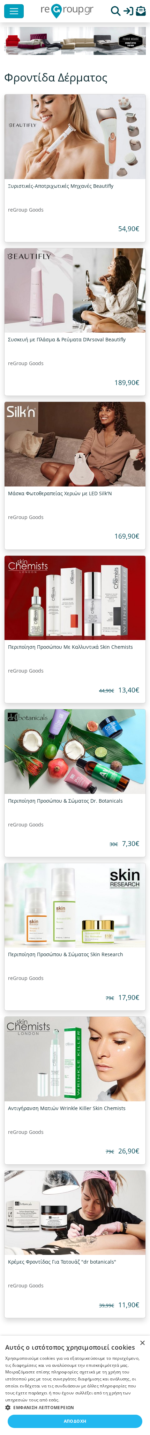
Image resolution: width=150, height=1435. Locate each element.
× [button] (142, 1343)
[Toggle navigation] (14, 11)
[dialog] (75, 1385)
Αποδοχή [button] (75, 1421)
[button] (141, 12)
